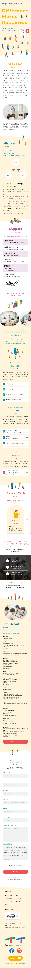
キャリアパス (8, 901)
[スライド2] (14, 536)
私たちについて (9, 895)
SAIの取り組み (8, 898)
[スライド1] (13, 536)
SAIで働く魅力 (19, 898)
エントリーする (15, 742)
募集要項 (18, 901)
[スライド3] (16, 536)
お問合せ (7, 904)
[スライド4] (17, 536)
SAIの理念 (18, 895)
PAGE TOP (13, 958)
